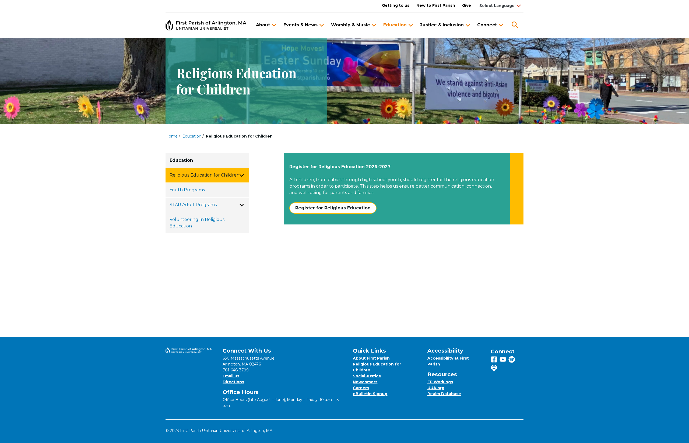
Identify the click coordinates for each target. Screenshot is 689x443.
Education (395, 24)
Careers (361, 387)
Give (466, 5)
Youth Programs (187, 189)
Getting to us (395, 5)
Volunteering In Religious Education (197, 222)
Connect (487, 24)
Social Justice (367, 376)
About (263, 24)
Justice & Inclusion (442, 24)
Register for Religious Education (333, 207)
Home (172, 136)
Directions (233, 381)
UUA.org (435, 387)
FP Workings (440, 381)
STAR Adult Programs (193, 204)
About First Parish (371, 358)
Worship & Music (350, 24)
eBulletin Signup (370, 393)
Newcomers (365, 381)
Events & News (300, 24)
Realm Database (444, 393)
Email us (231, 376)
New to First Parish (435, 5)
